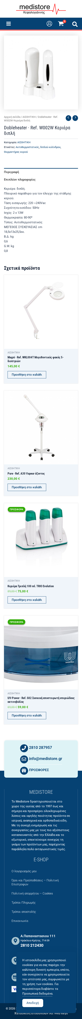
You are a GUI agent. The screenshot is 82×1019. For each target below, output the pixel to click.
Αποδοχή (32, 1003)
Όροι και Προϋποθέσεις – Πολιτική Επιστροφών (35, 882)
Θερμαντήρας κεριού (16, 151)
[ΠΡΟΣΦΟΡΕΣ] (24, 771)
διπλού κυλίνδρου (50, 147)
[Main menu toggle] (8, 23)
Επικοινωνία (20, 921)
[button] (75, 25)
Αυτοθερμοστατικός (27, 147)
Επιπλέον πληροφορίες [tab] (20, 179)
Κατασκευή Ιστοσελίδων (31, 1013)
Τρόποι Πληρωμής (24, 902)
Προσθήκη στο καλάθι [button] (27, 374)
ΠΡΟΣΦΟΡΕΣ (39, 770)
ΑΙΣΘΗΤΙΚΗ (29, 116)
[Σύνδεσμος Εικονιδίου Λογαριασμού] (49, 24)
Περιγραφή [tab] (11, 172)
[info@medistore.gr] (24, 759)
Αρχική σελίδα (12, 116)
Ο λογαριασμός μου (24, 871)
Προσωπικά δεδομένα (37, 993)
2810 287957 (40, 747)
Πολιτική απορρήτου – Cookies (32, 893)
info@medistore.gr (45, 758)
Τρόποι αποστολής (24, 912)
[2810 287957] (24, 748)
